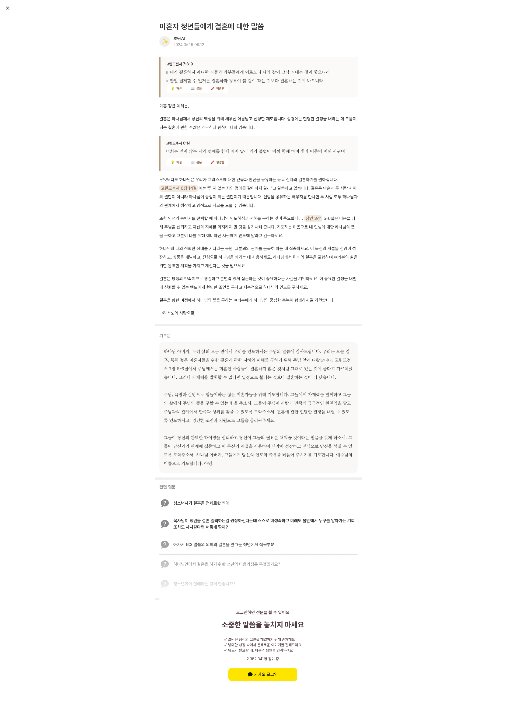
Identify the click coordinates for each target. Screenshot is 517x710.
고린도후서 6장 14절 (179, 188)
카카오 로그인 (266, 674)
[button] (258, 503)
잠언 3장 (313, 218)
